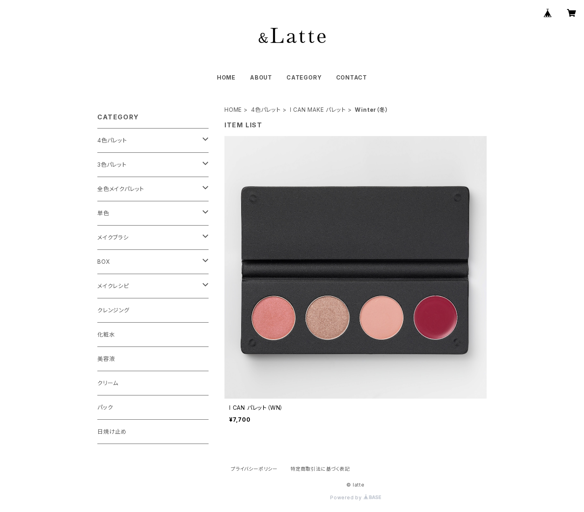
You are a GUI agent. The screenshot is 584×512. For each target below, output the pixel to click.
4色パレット (266, 109)
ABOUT (261, 77)
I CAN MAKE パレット (318, 109)
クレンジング (113, 310)
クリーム (107, 383)
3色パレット (112, 164)
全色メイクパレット (120, 188)
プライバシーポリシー (254, 469)
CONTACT (351, 77)
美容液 (106, 358)
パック (105, 407)
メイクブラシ (113, 237)
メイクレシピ (113, 285)
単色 (103, 213)
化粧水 (106, 334)
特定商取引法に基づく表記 (320, 469)
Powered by (347, 497)
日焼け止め (112, 431)
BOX (103, 261)
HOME (226, 77)
